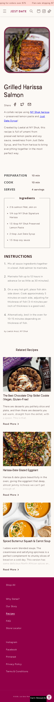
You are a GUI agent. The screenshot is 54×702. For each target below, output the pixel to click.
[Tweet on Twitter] (22, 105)
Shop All (10, 584)
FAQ (8, 620)
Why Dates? (13, 598)
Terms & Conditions (17, 671)
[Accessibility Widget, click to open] (49, 697)
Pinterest (11, 656)
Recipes (10, 613)
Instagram (11, 642)
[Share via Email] (29, 105)
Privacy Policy (14, 664)
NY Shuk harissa (39, 112)
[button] (4, 11)
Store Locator (13, 628)
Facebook (11, 649)
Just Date (22, 696)
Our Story (11, 606)
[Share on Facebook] (15, 105)
